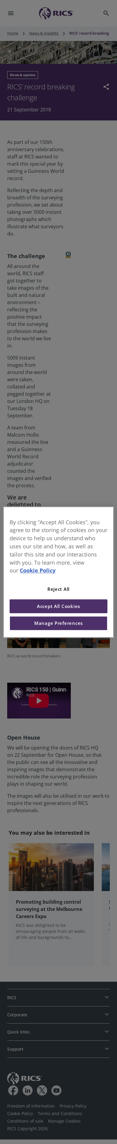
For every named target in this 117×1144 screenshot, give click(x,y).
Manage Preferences (58, 623)
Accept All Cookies (58, 606)
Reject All (58, 589)
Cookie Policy (38, 570)
